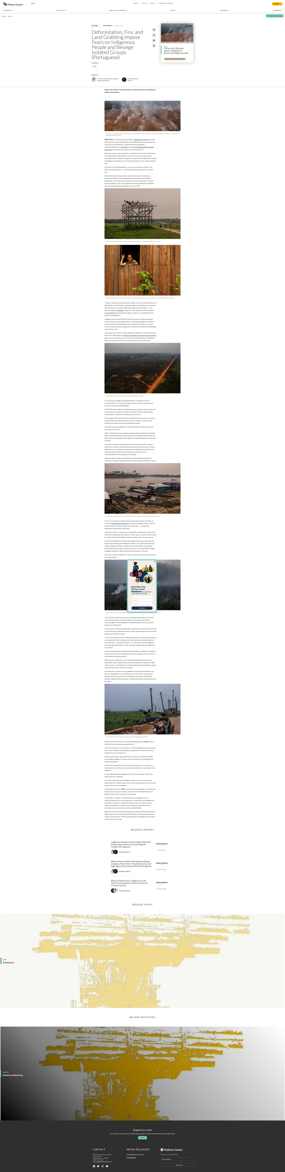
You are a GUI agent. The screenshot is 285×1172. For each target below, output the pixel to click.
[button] (142, 589)
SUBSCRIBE (142, 608)
